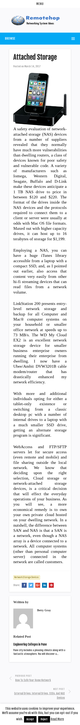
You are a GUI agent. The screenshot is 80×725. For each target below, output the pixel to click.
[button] (40, 4)
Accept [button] (30, 719)
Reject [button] (44, 719)
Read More (57, 719)
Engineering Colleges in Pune (30, 644)
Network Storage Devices (26, 577)
